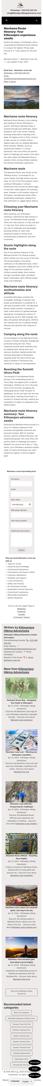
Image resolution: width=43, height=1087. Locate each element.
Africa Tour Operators (21, 1012)
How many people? (19, 520)
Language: (15, 1081)
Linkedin (21, 614)
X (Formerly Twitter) (21, 617)
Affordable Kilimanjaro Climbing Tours (21, 1018)
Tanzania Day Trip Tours (21, 1065)
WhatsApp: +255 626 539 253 (23, 10)
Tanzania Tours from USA (21, 1024)
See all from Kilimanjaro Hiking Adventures (21, 992)
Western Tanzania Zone (21, 1041)
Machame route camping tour (24, 927)
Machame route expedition (21, 875)
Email (34, 1069)
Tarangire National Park (21, 1053)
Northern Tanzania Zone (21, 1030)
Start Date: (15, 500)
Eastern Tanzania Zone (21, 1036)
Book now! (35, 1075)
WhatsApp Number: (19, 510)
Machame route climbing (26, 824)
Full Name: (15, 479)
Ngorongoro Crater (21, 1059)
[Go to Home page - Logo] (21, 5)
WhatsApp (35, 1062)
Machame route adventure (22, 720)
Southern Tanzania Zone (21, 1047)
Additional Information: (20, 531)
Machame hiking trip (21, 979)
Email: (13, 489)
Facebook (21, 611)
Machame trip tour (21, 772)
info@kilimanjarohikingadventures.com (24, 13)
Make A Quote (10, 81)
